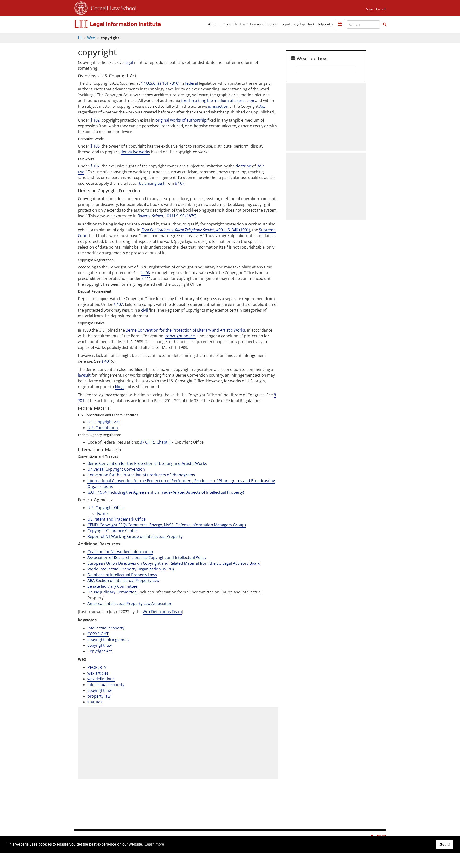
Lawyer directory (263, 24)
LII (80, 38)
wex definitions (101, 678)
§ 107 (95, 166)
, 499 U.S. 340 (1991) (195, 229)
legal (129, 62)
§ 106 (95, 146)
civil (144, 310)
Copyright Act (99, 651)
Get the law (236, 24)
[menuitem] (215, 24)
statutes (94, 702)
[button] (384, 24)
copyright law (99, 645)
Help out (323, 24)
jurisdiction (218, 106)
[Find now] (384, 24)
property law (98, 696)
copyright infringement (108, 639)
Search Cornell (376, 9)
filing (119, 386)
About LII (215, 24)
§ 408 (145, 272)
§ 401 (106, 361)
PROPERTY (96, 667)
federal (191, 83)
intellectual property (105, 628)
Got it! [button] (445, 844)
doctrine (243, 166)
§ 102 (95, 120)
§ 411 (146, 278)
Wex (91, 38)
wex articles (98, 673)
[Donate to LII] (340, 24)
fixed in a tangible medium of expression (217, 100)
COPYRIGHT (98, 633)
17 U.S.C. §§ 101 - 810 (159, 83)
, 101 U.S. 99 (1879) (167, 216)
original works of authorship (181, 120)
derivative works (135, 151)
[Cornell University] (81, 7)
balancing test (151, 183)
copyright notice (180, 335)
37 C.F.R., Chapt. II (155, 442)
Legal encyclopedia (297, 24)
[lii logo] (128, 24)
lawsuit (84, 375)
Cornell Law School (112, 7)
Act (262, 106)
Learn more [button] (154, 844)
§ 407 (118, 304)
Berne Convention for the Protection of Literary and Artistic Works (185, 330)
